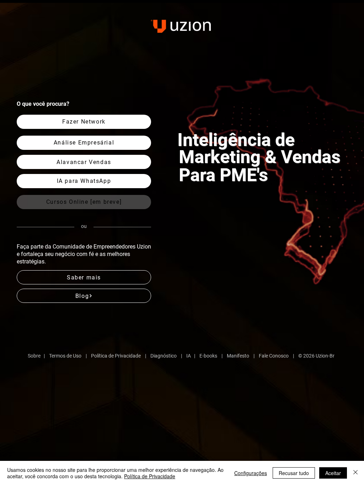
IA (188, 356)
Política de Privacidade (116, 356)
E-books (208, 356)
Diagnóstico (163, 356)
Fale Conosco (274, 356)
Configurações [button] (250, 472)
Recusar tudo (294, 472)
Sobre (34, 356)
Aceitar (333, 472)
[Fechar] (355, 473)
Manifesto (238, 356)
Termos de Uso (65, 356)
